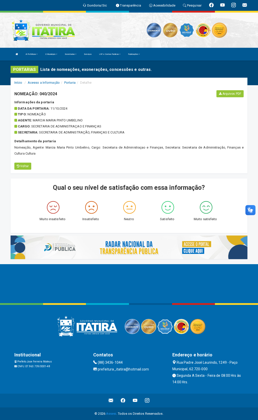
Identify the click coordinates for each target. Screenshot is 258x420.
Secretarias (70, 54)
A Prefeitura (31, 54)
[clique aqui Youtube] (135, 400)
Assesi (111, 413)
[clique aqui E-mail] (111, 400)
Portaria (70, 82)
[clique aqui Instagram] (147, 400)
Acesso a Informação (44, 82)
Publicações (133, 54)
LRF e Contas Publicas (109, 54)
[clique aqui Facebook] (123, 400)
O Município (50, 54)
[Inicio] (17, 54)
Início (18, 82)
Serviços (87, 54)
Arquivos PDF (231, 94)
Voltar (24, 166)
